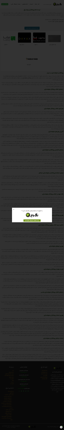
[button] (13, 209)
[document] (32, 215)
